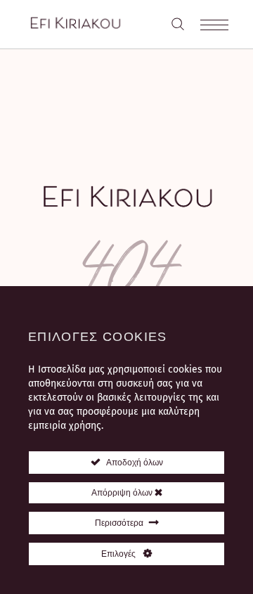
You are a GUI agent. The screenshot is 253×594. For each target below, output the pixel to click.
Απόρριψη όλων (123, 493)
